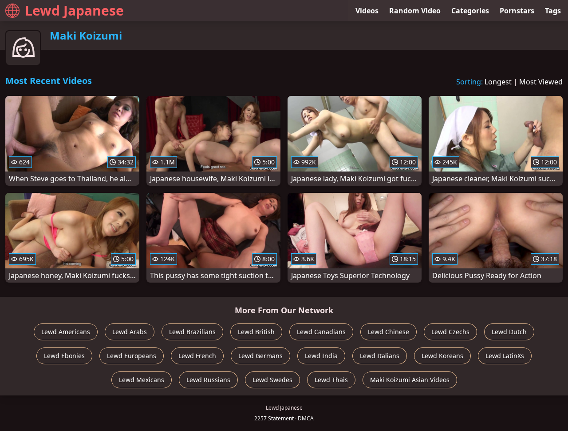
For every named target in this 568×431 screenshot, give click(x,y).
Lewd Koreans (442, 355)
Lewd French (197, 355)
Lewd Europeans (131, 355)
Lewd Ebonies (64, 355)
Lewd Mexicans (141, 379)
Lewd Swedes (272, 379)
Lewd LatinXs (504, 355)
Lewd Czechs (450, 331)
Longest (498, 82)
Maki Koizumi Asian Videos (410, 379)
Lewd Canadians (321, 331)
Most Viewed (541, 82)
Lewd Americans (65, 331)
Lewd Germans (260, 355)
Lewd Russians (208, 379)
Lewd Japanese (74, 10)
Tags (553, 11)
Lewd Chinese (388, 331)
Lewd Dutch (509, 331)
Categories (470, 11)
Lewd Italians (379, 355)
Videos (367, 11)
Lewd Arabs (129, 331)
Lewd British (256, 331)
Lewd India (321, 355)
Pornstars (517, 11)
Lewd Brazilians (192, 331)
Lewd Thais (331, 379)
